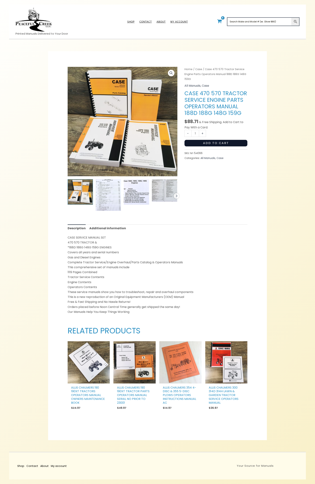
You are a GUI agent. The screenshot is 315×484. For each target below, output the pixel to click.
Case (198, 69)
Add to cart (216, 143)
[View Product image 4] (164, 190)
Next (176, 196)
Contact (32, 466)
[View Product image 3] (136, 191)
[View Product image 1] (80, 191)
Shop (20, 466)
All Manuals (192, 86)
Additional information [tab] (107, 228)
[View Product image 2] (108, 195)
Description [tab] (77, 228)
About (44, 466)
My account (59, 466)
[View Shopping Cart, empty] (219, 21)
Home (188, 69)
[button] (171, 73)
